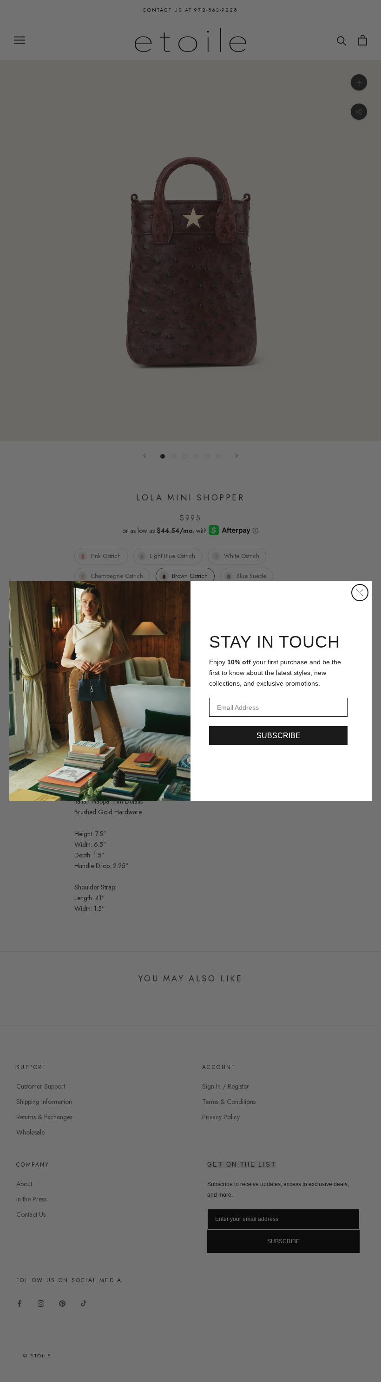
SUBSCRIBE (278, 736)
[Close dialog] (360, 592)
